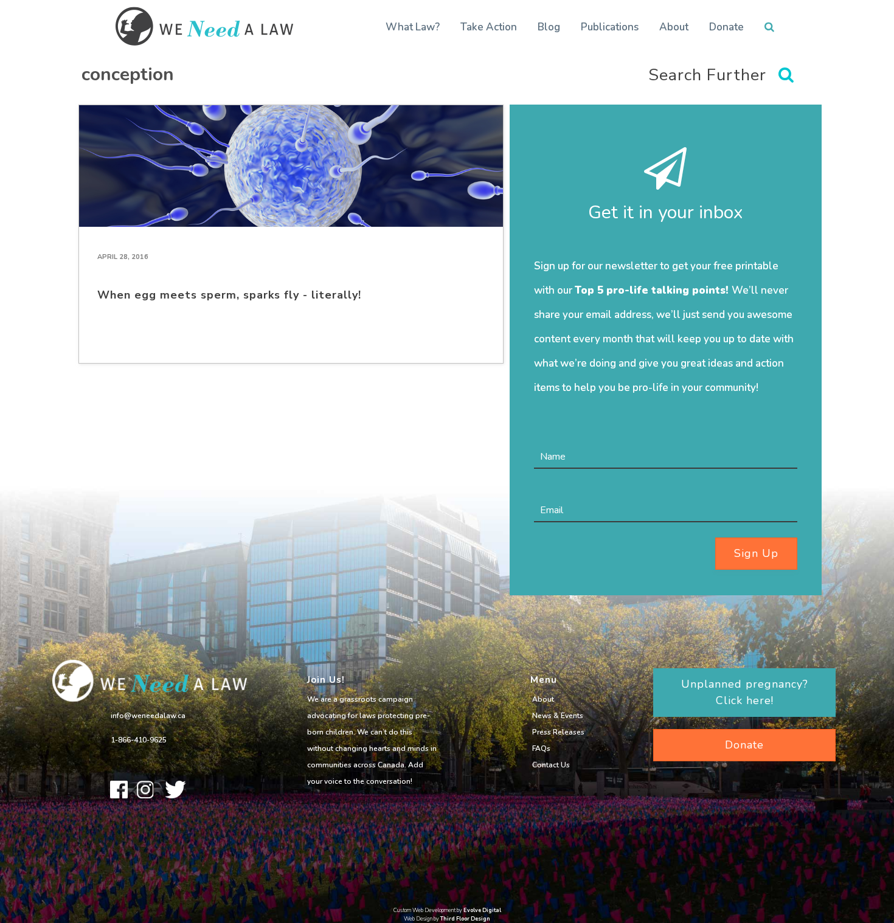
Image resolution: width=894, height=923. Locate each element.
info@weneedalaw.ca (148, 716)
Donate (726, 27)
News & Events (557, 716)
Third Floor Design (465, 918)
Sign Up (756, 553)
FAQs (541, 748)
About (673, 27)
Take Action (488, 27)
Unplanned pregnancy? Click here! (744, 692)
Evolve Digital (482, 910)
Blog (549, 27)
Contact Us (551, 765)
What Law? (413, 27)
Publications (610, 27)
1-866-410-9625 (139, 740)
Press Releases (558, 732)
